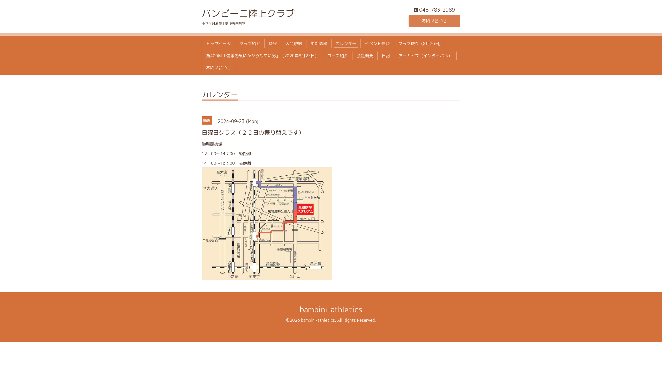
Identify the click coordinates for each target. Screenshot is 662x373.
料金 (273, 43)
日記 (386, 56)
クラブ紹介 (249, 43)
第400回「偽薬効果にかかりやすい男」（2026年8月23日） (262, 56)
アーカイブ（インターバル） (425, 56)
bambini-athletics (331, 309)
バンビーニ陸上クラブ (248, 13)
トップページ (218, 43)
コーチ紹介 (337, 56)
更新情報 (319, 43)
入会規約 (293, 43)
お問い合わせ (434, 21)
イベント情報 (377, 43)
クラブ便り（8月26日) (419, 43)
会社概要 (365, 56)
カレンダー (346, 43)
